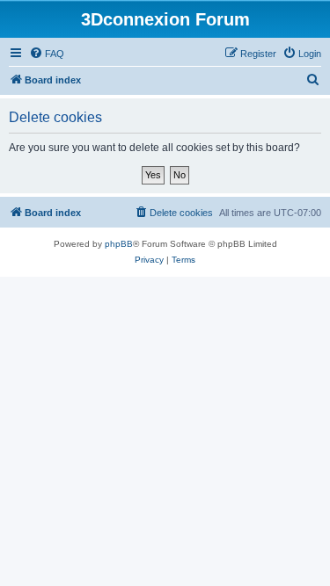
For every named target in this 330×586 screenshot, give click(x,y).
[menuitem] (46, 53)
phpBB (119, 244)
